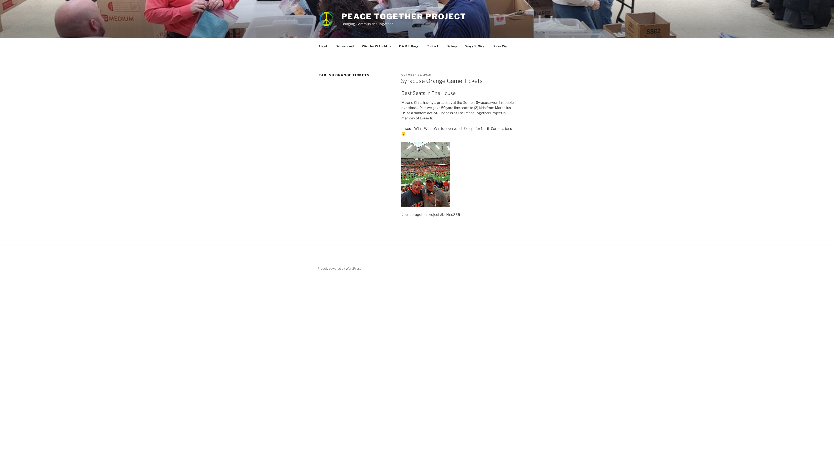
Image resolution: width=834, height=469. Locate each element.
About (322, 46)
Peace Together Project (403, 16)
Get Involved (345, 46)
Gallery (452, 46)
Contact (432, 46)
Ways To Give (474, 46)
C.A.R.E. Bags (408, 46)
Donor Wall (500, 46)
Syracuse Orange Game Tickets (442, 81)
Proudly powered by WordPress (339, 268)
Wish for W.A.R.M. (375, 46)
